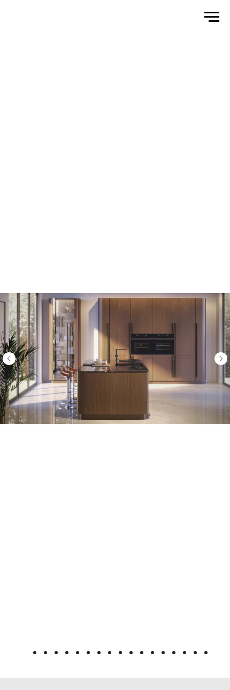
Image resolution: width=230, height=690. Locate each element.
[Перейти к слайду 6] (77, 652)
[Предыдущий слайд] (9, 358)
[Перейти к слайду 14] (163, 652)
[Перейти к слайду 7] (88, 652)
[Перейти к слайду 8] (99, 652)
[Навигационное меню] (211, 17)
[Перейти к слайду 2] (34, 652)
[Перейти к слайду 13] (152, 652)
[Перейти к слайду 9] (109, 652)
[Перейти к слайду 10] (120, 652)
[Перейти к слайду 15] (174, 652)
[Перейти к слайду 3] (45, 652)
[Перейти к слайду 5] (67, 652)
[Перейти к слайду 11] (131, 652)
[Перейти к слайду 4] (56, 652)
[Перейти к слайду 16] (184, 652)
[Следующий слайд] (220, 358)
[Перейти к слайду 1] (24, 652)
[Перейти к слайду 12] (141, 652)
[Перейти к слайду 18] (206, 652)
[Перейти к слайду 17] (195, 652)
